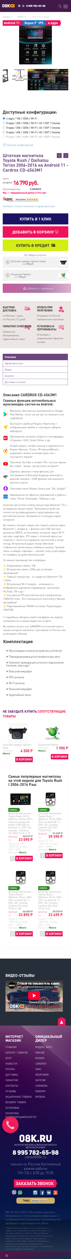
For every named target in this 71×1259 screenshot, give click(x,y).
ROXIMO (39, 1058)
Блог (8, 1058)
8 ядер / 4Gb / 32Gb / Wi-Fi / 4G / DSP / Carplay (33, 132)
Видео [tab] (8, 369)
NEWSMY (40, 1091)
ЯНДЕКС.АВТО (43, 1047)
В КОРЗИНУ (24, 759)
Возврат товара (15, 1102)
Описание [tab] (10, 357)
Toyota (7, 16)
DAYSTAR (40, 1080)
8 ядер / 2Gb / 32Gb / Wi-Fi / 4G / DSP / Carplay (33, 123)
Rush (21, 16)
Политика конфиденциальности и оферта (20, 1116)
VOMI (38, 1069)
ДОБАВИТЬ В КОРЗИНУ (33, 231)
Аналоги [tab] (9, 375)
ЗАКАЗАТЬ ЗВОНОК (35, 1183)
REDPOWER (42, 1074)
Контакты (11, 1085)
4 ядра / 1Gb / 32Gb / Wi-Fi (21, 118)
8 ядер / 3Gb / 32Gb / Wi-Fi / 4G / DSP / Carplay (33, 127)
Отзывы (10, 1091)
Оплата (10, 1069)
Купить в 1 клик (35, 218)
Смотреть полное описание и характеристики (29, 206)
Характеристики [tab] (14, 363)
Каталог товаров (16, 1052)
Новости (11, 1063)
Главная (11, 1047)
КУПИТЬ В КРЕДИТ (33, 245)
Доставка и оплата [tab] (15, 382)
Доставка (11, 1074)
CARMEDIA (41, 1085)
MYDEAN (40, 1096)
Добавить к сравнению (39, 288)
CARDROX (40, 1063)
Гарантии (11, 1080)
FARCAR (39, 1052)
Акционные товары (18, 1096)
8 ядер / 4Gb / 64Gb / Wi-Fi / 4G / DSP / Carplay (33, 136)
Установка (12, 1107)
